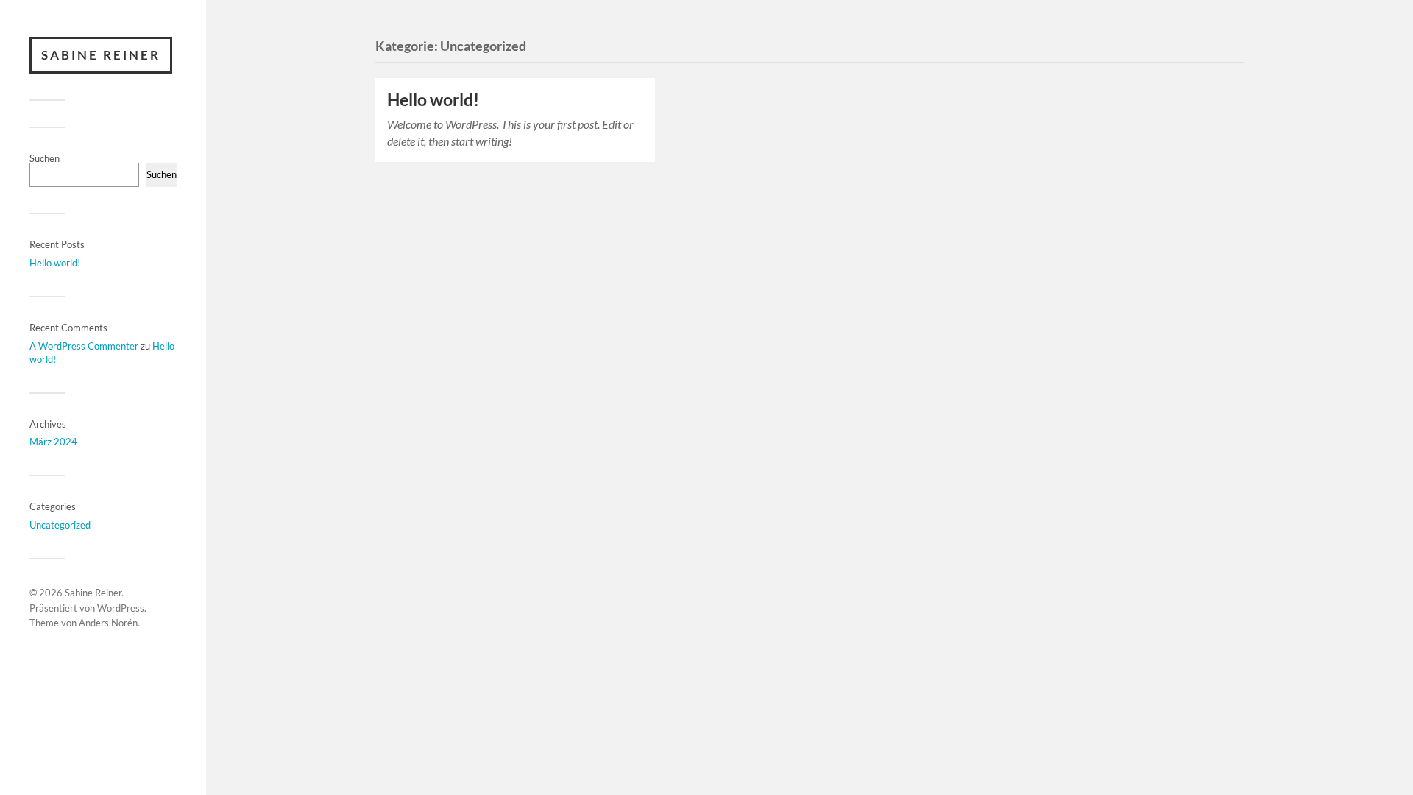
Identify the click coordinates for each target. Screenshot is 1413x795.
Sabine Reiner (100, 55)
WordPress (120, 608)
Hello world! (54, 263)
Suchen (44, 158)
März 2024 (53, 442)
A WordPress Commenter (83, 346)
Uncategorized (60, 525)
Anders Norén (108, 623)
